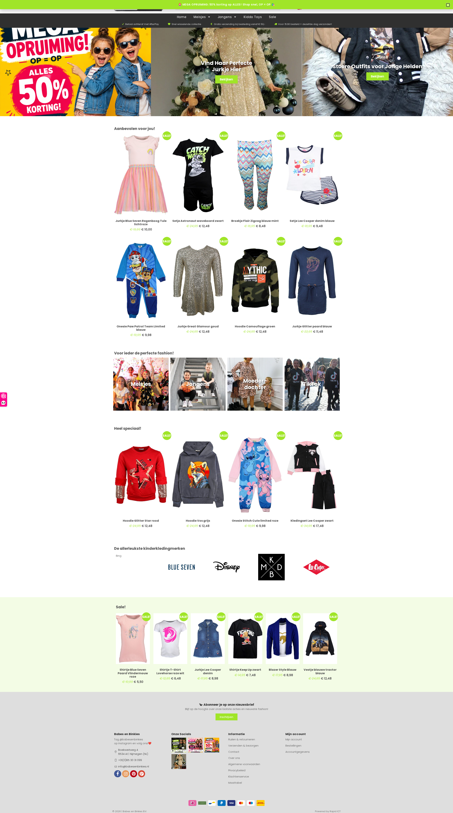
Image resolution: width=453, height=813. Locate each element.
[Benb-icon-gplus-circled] (141, 773)
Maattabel (235, 783)
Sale (272, 17)
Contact (233, 752)
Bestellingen (293, 745)
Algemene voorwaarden (244, 764)
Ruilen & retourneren (241, 739)
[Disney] (181, 567)
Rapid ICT (335, 811)
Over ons (234, 758)
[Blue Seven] (136, 567)
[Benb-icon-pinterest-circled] (133, 773)
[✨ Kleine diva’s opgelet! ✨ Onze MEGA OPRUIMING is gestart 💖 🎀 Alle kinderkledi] (195, 745)
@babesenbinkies (131, 739)
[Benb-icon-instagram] (125, 773)
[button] (447, 5)
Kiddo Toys (253, 17)
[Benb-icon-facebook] (117, 773)
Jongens (225, 17)
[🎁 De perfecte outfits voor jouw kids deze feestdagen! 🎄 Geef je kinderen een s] (178, 761)
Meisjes (200, 17)
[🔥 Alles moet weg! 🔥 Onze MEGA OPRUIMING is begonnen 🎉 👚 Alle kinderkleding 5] (212, 745)
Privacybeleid (236, 770)
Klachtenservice (238, 776)
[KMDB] (226, 567)
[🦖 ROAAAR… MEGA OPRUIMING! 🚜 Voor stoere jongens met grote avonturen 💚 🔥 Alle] (178, 745)
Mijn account (293, 739)
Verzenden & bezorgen (243, 745)
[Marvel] (316, 567)
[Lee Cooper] (271, 567)
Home (182, 17)
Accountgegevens (297, 752)
